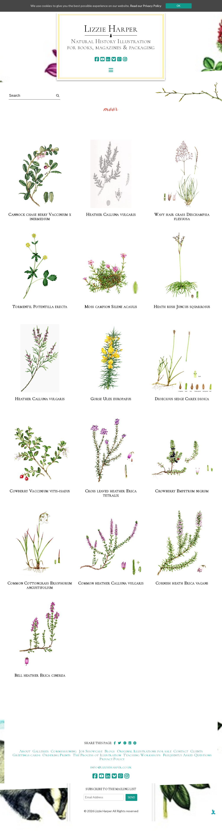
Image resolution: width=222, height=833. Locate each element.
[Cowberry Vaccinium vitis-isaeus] (39, 454)
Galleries (41, 751)
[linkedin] (108, 59)
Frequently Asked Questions (187, 755)
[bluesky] (114, 59)
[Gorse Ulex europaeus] (111, 358)
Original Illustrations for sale (144, 751)
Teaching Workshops (141, 755)
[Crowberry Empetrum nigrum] (181, 461)
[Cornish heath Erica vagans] (181, 542)
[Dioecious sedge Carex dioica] (181, 359)
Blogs (109, 751)
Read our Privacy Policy (145, 6)
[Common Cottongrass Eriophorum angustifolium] (40, 542)
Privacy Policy (112, 758)
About (24, 751)
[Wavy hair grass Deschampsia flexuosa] (182, 174)
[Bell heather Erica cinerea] (39, 635)
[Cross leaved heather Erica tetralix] (111, 450)
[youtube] (102, 59)
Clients (196, 751)
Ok (178, 5)
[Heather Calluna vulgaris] (110, 174)
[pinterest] (119, 59)
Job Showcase (90, 751)
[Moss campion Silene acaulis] (111, 275)
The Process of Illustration (97, 755)
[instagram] (125, 59)
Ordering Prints (56, 755)
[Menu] (111, 70)
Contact (180, 751)
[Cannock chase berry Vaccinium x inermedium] (39, 175)
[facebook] (97, 59)
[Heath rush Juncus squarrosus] (181, 266)
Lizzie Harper (111, 28)
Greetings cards (26, 755)
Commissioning (64, 751)
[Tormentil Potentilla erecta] (40, 266)
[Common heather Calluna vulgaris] (111, 547)
